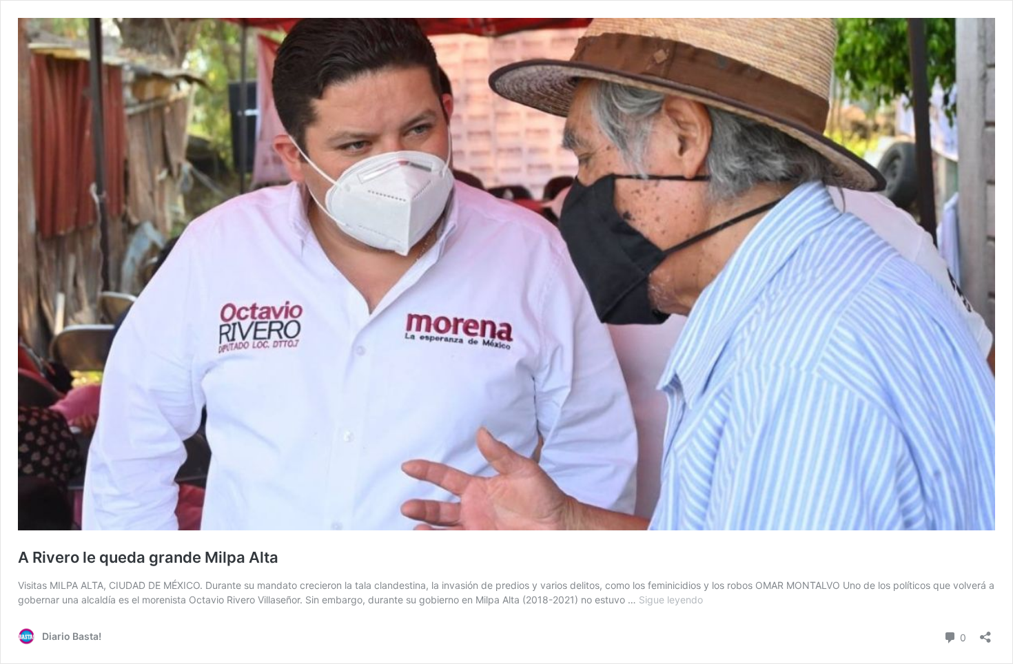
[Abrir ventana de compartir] (985, 632)
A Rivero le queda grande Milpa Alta (148, 557)
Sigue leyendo (671, 599)
